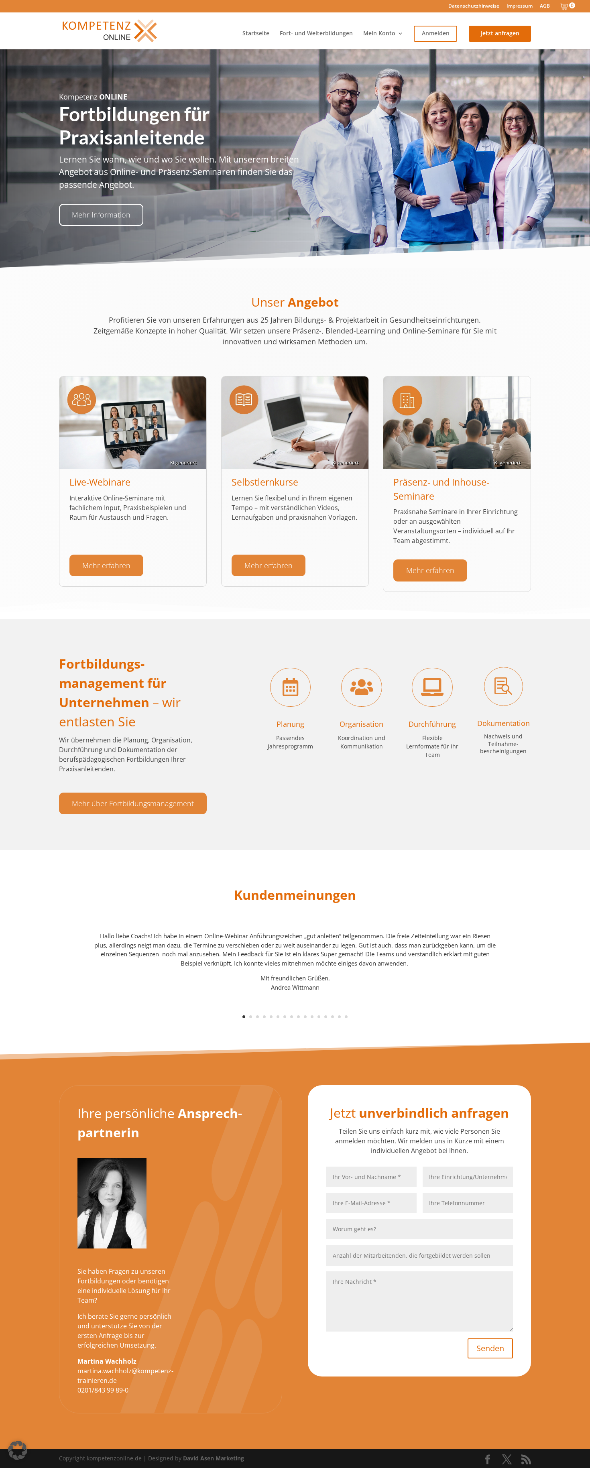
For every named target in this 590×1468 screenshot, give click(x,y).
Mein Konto (379, 33)
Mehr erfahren (106, 565)
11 (312, 1016)
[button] (17, 1450)
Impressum (520, 6)
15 (339, 1016)
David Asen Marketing (213, 1458)
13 (325, 1016)
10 (305, 1016)
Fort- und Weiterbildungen (316, 33)
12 (318, 1016)
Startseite (255, 33)
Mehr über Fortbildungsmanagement (133, 803)
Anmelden (436, 33)
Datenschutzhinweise (473, 6)
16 (346, 1016)
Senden (490, 1348)
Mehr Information (101, 215)
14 (332, 1016)
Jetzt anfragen (500, 33)
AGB (545, 6)
